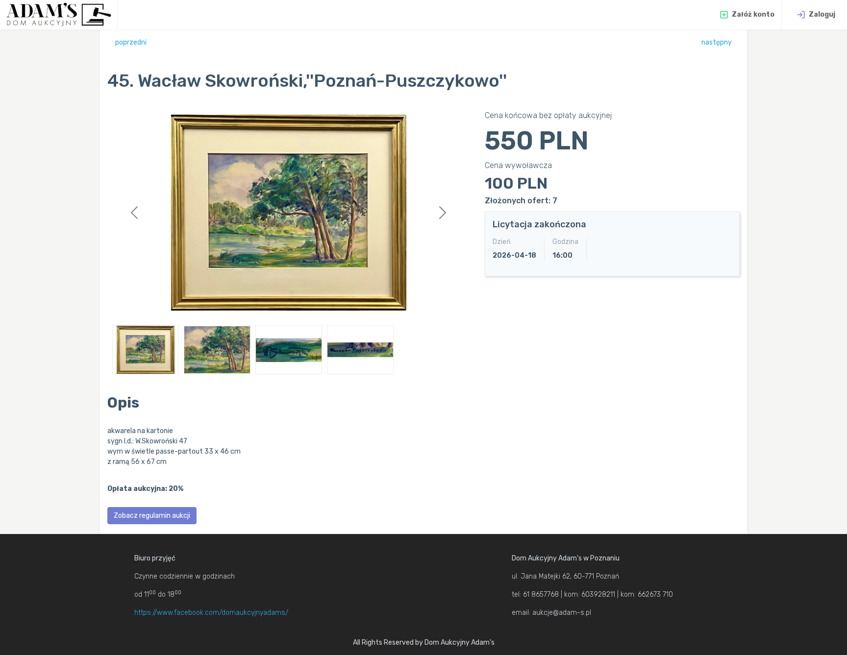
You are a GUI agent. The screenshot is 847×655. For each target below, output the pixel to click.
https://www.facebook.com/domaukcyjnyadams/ (211, 612)
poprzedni (131, 42)
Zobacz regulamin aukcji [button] (152, 515)
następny (716, 42)
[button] (134, 212)
